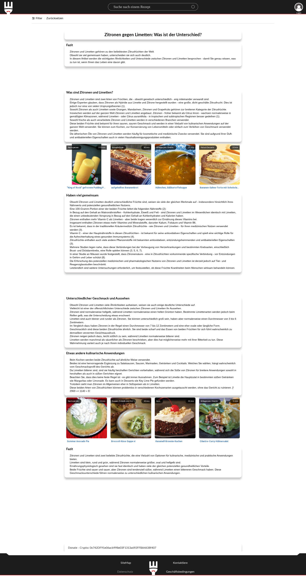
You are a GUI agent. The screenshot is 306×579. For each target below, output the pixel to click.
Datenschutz (125, 571)
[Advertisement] (153, 78)
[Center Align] (194, 5)
